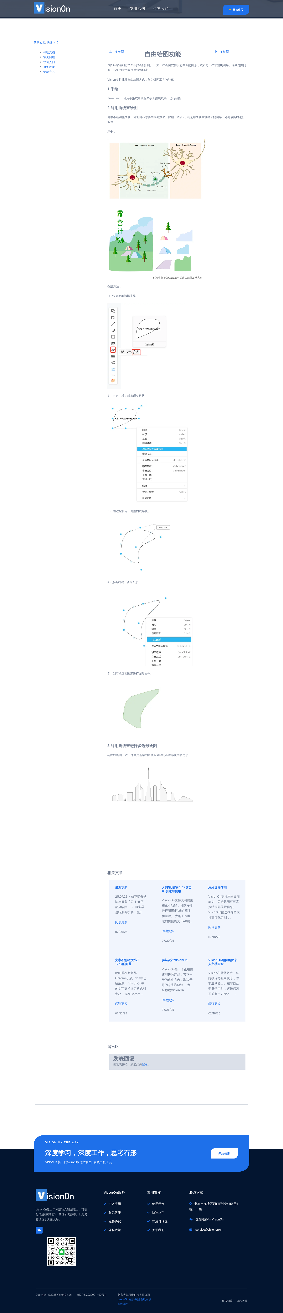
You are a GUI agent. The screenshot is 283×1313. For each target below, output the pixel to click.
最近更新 (121, 887)
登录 (145, 1064)
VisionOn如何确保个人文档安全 (222, 961)
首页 (118, 9)
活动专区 (49, 72)
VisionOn (123, 1299)
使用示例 (138, 9)
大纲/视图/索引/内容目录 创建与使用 (177, 889)
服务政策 (49, 67)
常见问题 (49, 57)
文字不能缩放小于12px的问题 (127, 961)
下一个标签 (221, 51)
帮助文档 (39, 42)
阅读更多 (121, 922)
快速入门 (161, 9)
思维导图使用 (217, 887)
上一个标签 (116, 51)
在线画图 (123, 1304)
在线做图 (134, 1299)
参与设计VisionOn (175, 960)
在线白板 (145, 1299)
